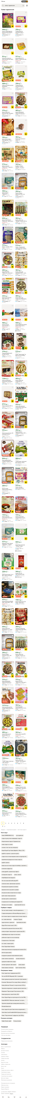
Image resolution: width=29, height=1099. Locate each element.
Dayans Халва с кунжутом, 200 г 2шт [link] (6, 655)
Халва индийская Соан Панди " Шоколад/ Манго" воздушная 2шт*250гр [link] (20, 602)
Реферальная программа (6, 1041)
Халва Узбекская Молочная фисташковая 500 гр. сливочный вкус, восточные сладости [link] (7, 113)
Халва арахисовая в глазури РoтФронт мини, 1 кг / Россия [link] (7, 461)
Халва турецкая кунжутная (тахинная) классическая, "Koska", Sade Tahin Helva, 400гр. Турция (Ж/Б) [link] (7, 517)
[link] (8, 835)
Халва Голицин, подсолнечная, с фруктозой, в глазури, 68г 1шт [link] (7, 325)
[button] (27, 6)
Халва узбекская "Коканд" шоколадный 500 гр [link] (20, 760)
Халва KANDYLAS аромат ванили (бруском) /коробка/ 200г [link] (21, 325)
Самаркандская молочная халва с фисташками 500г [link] (19, 86)
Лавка (9, 1097)
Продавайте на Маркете (6, 1031)
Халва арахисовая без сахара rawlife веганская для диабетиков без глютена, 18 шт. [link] (7, 708)
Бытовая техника (5, 1050)
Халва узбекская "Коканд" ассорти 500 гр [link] (21, 220)
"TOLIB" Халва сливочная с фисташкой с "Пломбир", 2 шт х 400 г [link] (7, 762)
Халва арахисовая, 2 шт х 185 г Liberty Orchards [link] (7, 575)
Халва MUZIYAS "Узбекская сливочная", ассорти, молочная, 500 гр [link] (20, 682)
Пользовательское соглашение (8, 1083)
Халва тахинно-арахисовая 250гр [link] (19, 487)
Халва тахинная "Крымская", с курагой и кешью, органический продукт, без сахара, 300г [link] (7, 166)
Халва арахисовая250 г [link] (20, 734)
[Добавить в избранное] (12, 12)
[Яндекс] (11, 1093)
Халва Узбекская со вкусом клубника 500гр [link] (20, 813)
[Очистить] (23, 5)
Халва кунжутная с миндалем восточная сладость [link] (20, 517)
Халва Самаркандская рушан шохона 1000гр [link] (7, 32)
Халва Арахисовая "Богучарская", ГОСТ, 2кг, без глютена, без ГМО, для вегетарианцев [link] (7, 140)
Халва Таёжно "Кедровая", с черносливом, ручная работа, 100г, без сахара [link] (7, 193)
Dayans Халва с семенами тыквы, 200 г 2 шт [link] (21, 432)
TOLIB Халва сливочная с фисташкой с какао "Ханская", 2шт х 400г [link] (21, 462)
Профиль (26, 1097)
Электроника (4, 1054)
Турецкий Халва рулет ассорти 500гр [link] (7, 354)
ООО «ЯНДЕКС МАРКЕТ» (10, 1091)
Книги (2, 1068)
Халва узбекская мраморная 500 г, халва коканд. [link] (20, 272)
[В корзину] (12, 26)
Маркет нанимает (5, 1087)
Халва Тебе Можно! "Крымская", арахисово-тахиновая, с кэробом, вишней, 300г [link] (7, 220)
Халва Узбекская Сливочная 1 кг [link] (19, 381)
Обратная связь (4, 1085)
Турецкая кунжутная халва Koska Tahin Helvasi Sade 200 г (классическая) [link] (21, 629)
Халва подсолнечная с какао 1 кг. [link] (20, 139)
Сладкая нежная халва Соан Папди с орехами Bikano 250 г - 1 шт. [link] (20, 788)
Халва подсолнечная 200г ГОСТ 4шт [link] (6, 298)
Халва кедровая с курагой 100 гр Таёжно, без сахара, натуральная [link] (7, 787)
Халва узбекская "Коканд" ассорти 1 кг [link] (20, 655)
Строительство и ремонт (6, 1076)
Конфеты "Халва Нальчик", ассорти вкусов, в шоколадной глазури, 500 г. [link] (20, 166)
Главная (3, 1097)
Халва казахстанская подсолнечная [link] (7, 813)
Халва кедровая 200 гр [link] (7, 405)
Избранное (14, 1097)
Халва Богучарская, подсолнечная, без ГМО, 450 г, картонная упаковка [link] (7, 59)
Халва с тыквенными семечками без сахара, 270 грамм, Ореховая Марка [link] (20, 248)
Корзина (20, 1097)
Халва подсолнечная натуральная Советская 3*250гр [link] (20, 407)
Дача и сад (3, 1066)
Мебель (3, 1048)
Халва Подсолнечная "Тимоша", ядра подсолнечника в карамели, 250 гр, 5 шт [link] (20, 545)
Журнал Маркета (5, 1089)
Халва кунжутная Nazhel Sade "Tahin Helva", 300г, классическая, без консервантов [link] (7, 602)
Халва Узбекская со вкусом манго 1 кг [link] (6, 734)
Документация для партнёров (8, 1033)
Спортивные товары (5, 1072)
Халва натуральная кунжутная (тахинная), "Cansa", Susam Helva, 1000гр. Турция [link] (7, 381)
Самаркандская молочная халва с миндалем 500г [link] (19, 32)
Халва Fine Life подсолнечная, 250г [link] (19, 574)
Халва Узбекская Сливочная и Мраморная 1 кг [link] (21, 298)
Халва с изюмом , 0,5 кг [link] (7, 246)
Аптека (2, 1060)
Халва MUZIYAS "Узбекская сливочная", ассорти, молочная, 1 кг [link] (7, 272)
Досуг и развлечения (6, 1046)
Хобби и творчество (5, 1064)
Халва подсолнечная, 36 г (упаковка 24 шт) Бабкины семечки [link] (8, 434)
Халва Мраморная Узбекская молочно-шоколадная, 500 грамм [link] (7, 682)
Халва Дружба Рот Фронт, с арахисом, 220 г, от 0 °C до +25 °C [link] (21, 59)
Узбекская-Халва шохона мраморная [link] (7, 86)
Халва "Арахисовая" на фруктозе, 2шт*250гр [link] (20, 355)
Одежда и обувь (5, 1056)
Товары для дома (5, 1058)
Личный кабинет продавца (7, 1029)
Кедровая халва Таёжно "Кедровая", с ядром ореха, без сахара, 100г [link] (7, 544)
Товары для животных (6, 1074)
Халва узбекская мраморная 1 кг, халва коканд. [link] (7, 629)
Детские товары (5, 1078)
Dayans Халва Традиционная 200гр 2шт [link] (7, 489)
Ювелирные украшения (6, 1080)
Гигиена (3, 1052)
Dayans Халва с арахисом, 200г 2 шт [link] (20, 194)
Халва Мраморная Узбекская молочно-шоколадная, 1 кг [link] (20, 113)
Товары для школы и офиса (7, 1070)
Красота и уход (4, 1062)
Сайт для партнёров (5, 1035)
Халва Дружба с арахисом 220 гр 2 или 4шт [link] (20, 707)
